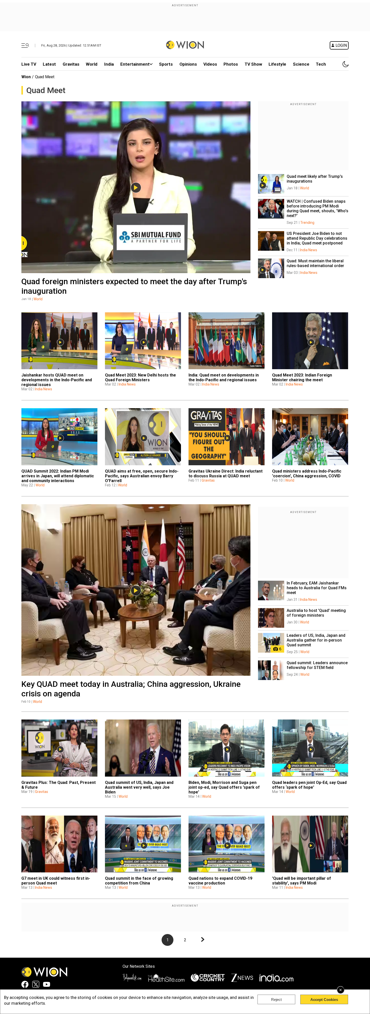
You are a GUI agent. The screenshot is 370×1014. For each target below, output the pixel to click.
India (109, 64)
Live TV (28, 64)
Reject (276, 999)
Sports (166, 64)
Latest (49, 64)
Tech (321, 64)
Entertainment (135, 64)
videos (210, 64)
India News (308, 250)
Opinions (188, 64)
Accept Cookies (324, 999)
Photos (231, 64)
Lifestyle (277, 64)
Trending (307, 223)
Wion (26, 76)
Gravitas (71, 64)
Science (301, 64)
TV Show (253, 64)
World (91, 64)
